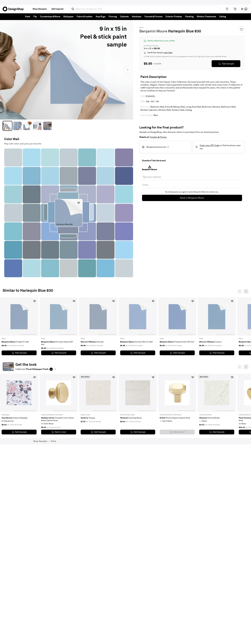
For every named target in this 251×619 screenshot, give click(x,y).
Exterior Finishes (174, 16)
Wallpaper (68, 16)
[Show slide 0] (10, 317)
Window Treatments (206, 16)
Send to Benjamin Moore (192, 198)
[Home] (14, 9)
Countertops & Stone (50, 16)
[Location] (227, 9)
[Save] (241, 29)
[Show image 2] (17, 126)
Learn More (168, 53)
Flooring (113, 16)
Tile (35, 16)
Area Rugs (100, 16)
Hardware (136, 16)
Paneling (189, 16)
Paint (27, 16)
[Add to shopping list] (79, 203)
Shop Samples (40, 9)
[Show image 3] (27, 126)
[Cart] (235, 9)
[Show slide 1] (28, 317)
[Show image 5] (47, 126)
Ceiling (222, 16)
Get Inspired (57, 9)
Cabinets (124, 16)
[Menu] (244, 9)
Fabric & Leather (84, 16)
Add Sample (228, 63)
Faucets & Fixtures (153, 16)
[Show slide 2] (31, 393)
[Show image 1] (7, 126)
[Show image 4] (37, 126)
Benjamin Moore (153, 31)
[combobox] (145, 9)
